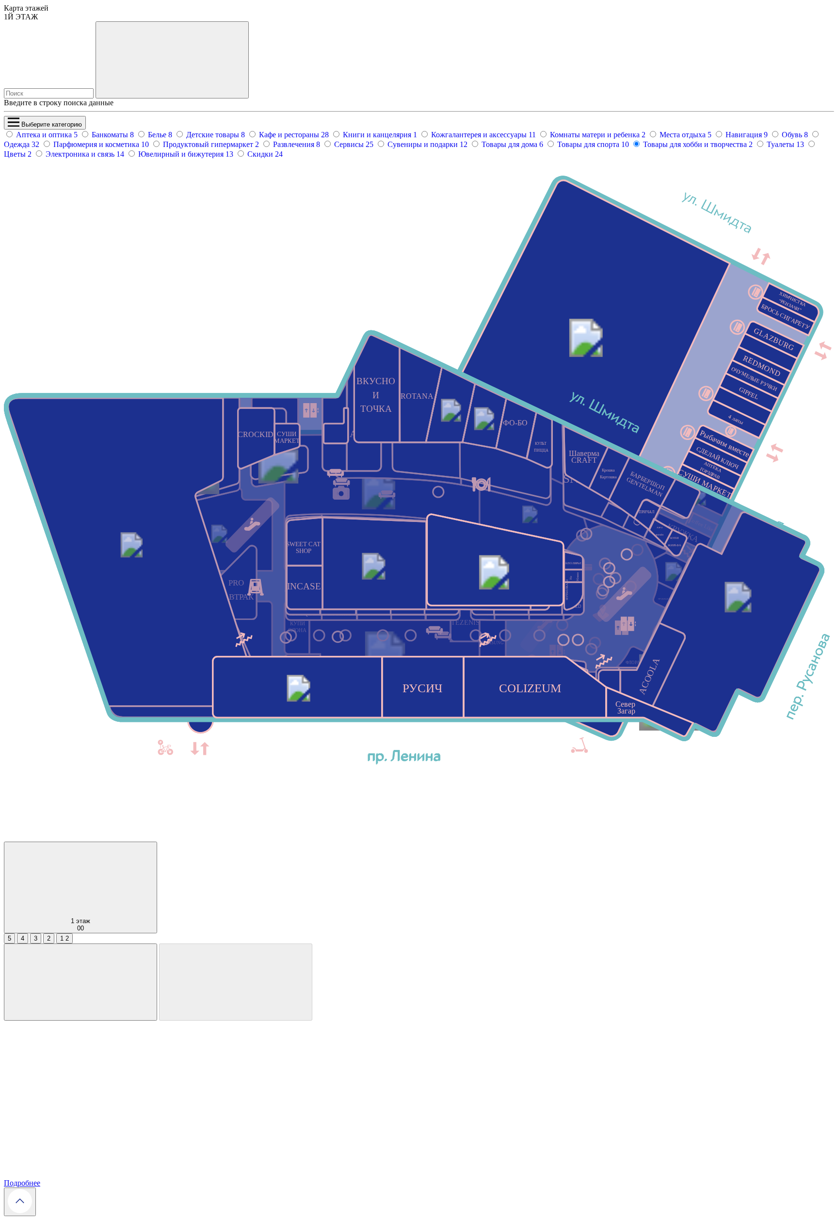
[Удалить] (235, 982)
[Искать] (172, 59)
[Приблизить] (80, 982)
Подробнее (22, 1183)
